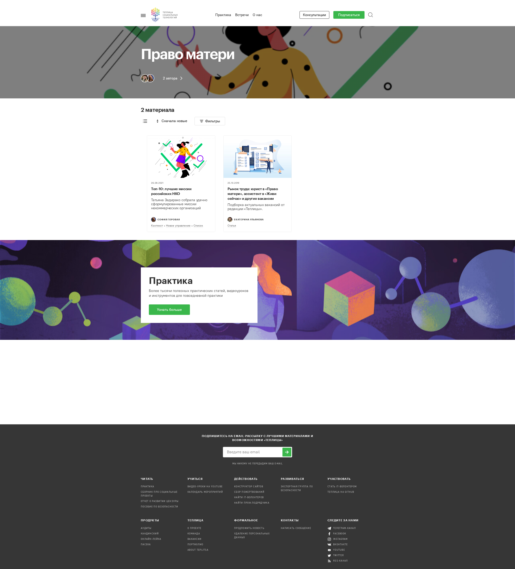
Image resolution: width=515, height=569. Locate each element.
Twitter (338, 555)
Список (198, 225)
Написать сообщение (296, 528)
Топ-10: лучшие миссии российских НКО (171, 191)
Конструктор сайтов (248, 487)
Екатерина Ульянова (249, 219)
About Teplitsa (197, 550)
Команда (193, 534)
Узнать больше (169, 309)
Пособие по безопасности (159, 507)
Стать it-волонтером (342, 487)
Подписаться (349, 15)
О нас (257, 15)
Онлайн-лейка (151, 539)
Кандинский (150, 534)
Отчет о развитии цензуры (160, 501)
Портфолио (195, 544)
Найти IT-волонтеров (249, 497)
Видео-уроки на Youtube (204, 487)
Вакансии (194, 539)
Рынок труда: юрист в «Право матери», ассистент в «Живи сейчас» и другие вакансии (253, 194)
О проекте (194, 528)
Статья (232, 225)
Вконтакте (340, 544)
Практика (223, 15)
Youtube (339, 550)
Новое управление (178, 225)
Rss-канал (340, 561)
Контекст (157, 225)
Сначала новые (174, 121)
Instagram (340, 539)
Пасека (146, 544)
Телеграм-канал (344, 528)
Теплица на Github (341, 492)
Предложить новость (249, 528)
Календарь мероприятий (205, 492)
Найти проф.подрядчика (251, 503)
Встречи (242, 15)
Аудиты (146, 528)
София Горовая (169, 219)
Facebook (339, 534)
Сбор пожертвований (249, 492)
